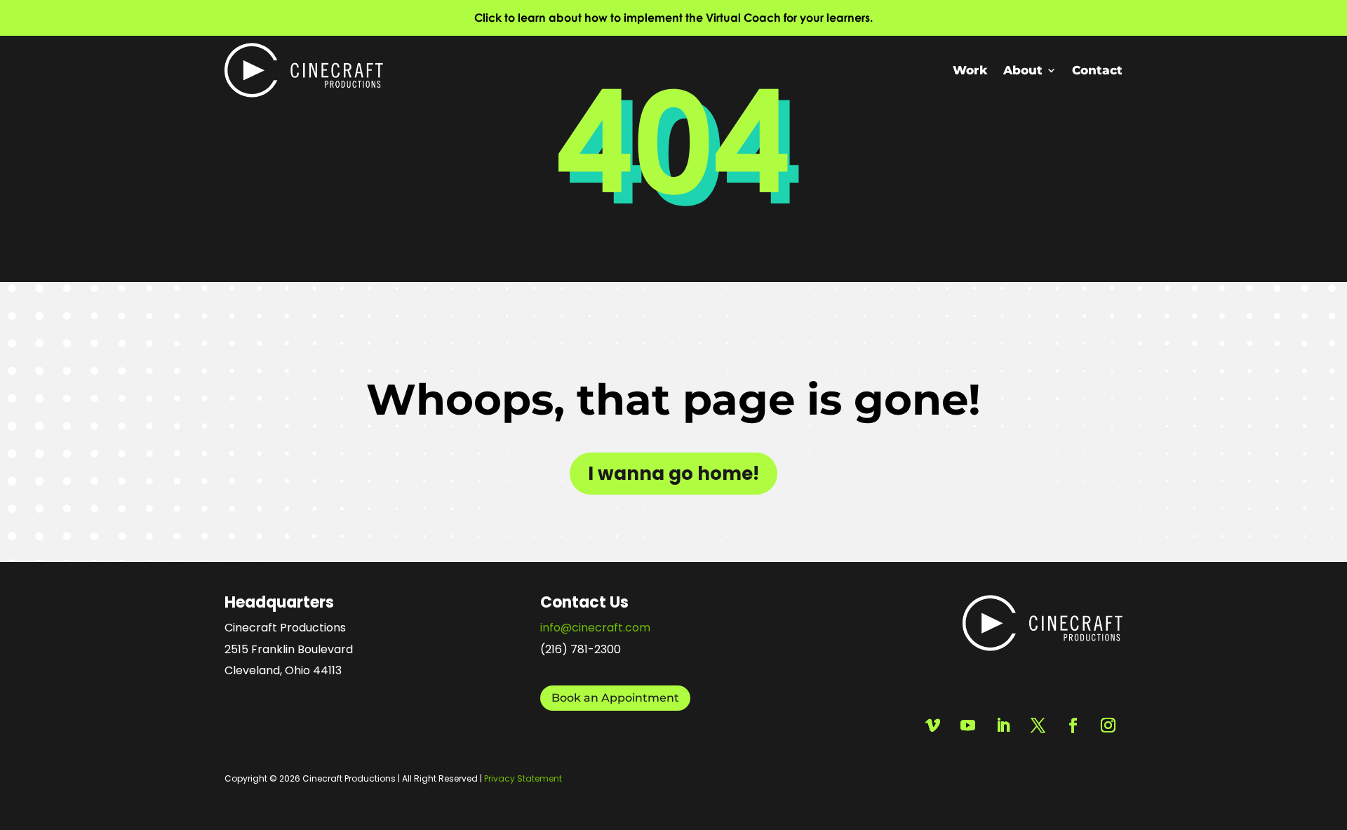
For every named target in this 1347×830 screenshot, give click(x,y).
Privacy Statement (523, 778)
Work (970, 70)
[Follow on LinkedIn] (1002, 725)
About (1023, 70)
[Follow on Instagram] (1107, 725)
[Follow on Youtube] (967, 725)
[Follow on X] (1037, 725)
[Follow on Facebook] (1072, 725)
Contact (1097, 70)
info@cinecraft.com (595, 628)
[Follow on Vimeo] (932, 725)
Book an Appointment (615, 697)
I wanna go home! (673, 473)
